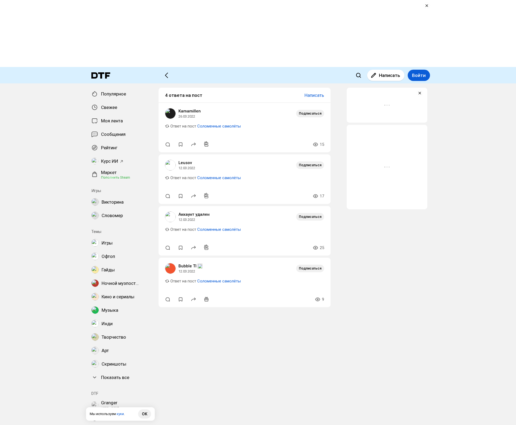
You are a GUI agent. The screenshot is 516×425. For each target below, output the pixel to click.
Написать (389, 75)
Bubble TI (187, 266)
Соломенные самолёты (219, 126)
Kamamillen (189, 111)
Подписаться (310, 113)
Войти (419, 75)
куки (120, 414)
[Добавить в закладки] (180, 144)
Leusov (185, 162)
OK (144, 414)
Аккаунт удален (194, 214)
